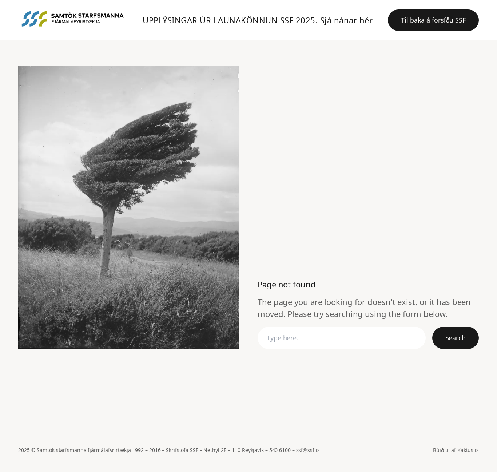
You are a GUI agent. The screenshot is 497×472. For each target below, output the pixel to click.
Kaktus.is (468, 450)
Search (455, 337)
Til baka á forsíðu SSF (433, 20)
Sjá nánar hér (346, 20)
